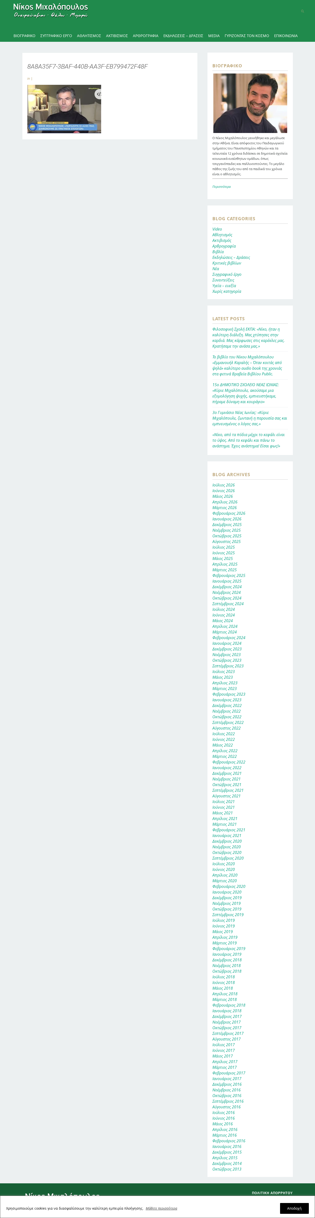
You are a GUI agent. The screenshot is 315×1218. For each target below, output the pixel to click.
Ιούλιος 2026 (223, 485)
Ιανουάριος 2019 (226, 954)
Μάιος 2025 (222, 558)
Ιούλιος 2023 (223, 671)
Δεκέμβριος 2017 (227, 1016)
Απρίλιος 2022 (224, 750)
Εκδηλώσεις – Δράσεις (231, 257)
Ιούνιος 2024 (223, 615)
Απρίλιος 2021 (224, 818)
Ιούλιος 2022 (223, 733)
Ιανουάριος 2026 (226, 519)
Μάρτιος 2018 (224, 999)
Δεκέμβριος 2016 (227, 1084)
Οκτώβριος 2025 (226, 536)
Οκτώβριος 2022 (226, 716)
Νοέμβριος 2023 (226, 654)
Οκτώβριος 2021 (226, 784)
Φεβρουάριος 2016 (228, 1141)
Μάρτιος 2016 (224, 1135)
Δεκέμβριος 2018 (227, 960)
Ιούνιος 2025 (223, 553)
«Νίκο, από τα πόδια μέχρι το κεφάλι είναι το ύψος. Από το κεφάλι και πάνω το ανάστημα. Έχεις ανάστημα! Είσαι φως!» (248, 440)
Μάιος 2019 (222, 931)
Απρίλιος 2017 (224, 1061)
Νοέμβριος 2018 (226, 965)
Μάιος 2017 (222, 1056)
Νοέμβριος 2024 (226, 592)
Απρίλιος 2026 (224, 502)
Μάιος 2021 (222, 813)
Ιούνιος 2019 (223, 926)
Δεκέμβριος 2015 (227, 1152)
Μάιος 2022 (222, 745)
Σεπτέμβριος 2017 (228, 1033)
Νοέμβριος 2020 (226, 847)
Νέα (215, 268)
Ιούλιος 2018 (223, 977)
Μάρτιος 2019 (224, 943)
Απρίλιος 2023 (224, 683)
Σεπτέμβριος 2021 (228, 790)
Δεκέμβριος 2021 (227, 773)
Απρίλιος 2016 (224, 1129)
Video (217, 229)
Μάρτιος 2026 (224, 507)
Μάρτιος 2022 (224, 756)
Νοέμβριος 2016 (226, 1090)
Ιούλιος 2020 (223, 863)
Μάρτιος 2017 (224, 1067)
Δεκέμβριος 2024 (227, 586)
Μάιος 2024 (222, 620)
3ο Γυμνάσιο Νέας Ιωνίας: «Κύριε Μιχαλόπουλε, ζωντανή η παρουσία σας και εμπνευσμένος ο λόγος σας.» (249, 418)
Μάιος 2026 (222, 496)
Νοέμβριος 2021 (226, 779)
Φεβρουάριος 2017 (228, 1073)
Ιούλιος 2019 (223, 920)
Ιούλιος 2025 (223, 547)
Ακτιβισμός (221, 240)
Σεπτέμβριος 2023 (228, 666)
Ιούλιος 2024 (223, 609)
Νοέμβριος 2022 (226, 711)
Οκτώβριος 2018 (226, 971)
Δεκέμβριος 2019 (227, 897)
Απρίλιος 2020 (224, 875)
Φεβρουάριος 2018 (228, 1005)
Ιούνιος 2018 (223, 982)
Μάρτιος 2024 (224, 632)
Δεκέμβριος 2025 (227, 524)
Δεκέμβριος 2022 (227, 705)
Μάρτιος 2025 (224, 569)
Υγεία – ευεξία (224, 285)
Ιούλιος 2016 (223, 1112)
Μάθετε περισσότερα (161, 1208)
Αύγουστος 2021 (226, 796)
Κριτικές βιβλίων (226, 263)
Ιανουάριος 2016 (226, 1146)
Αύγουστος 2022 (226, 728)
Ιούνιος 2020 (223, 869)
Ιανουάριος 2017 (226, 1078)
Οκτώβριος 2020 (226, 852)
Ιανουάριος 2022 (226, 767)
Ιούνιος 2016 (223, 1118)
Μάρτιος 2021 (224, 824)
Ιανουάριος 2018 (226, 1010)
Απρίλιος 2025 (224, 564)
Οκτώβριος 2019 (226, 909)
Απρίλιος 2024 (224, 626)
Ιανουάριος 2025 (226, 581)
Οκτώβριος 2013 (226, 1169)
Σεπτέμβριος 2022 (228, 722)
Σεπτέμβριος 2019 (228, 914)
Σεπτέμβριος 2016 (228, 1101)
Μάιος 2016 (222, 1124)
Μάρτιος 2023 (224, 688)
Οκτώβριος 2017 (226, 1027)
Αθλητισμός (222, 234)
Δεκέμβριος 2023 (227, 649)
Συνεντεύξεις (223, 280)
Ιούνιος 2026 (223, 490)
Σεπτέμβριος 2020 (228, 858)
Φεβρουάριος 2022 (228, 762)
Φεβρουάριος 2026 (228, 513)
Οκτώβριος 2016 (226, 1095)
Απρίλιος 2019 (224, 937)
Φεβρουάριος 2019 (228, 948)
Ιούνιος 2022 (223, 739)
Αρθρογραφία (224, 246)
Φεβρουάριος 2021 (228, 830)
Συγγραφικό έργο (226, 274)
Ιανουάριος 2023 (226, 700)
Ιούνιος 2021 (223, 807)
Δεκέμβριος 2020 (227, 841)
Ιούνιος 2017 (223, 1050)
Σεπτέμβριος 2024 (228, 603)
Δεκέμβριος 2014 (227, 1163)
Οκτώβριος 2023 (226, 660)
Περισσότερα (221, 186)
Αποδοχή (294, 1208)
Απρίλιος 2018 (224, 994)
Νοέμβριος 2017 (226, 1022)
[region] (157, 1207)
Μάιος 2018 (222, 988)
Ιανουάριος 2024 (226, 643)
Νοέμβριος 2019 (226, 903)
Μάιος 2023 (222, 677)
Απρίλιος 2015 (224, 1157)
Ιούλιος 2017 (223, 1044)
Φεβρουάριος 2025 (228, 575)
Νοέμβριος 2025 (226, 530)
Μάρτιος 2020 (224, 880)
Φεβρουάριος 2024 (228, 637)
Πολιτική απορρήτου (272, 1193)
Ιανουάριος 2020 (226, 892)
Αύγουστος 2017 (226, 1039)
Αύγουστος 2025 (226, 541)
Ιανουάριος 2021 (226, 835)
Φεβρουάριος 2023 (228, 694)
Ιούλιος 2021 (223, 801)
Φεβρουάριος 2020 (228, 886)
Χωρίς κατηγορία (226, 291)
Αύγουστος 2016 (226, 1107)
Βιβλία (218, 251)
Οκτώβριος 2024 (226, 598)
